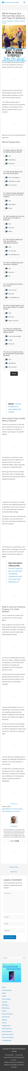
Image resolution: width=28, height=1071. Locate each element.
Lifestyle (4, 1002)
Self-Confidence (7, 1031)
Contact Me (19, 1055)
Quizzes (17, 21)
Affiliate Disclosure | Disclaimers (14, 1062)
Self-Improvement (7, 1034)
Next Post (14, 871)
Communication (7, 990)
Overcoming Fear (7, 1014)
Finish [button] (14, 373)
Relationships (6, 1025)
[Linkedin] (12, 841)
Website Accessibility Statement (14, 1064)
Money (4, 1011)
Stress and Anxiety (8, 1037)
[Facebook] (14, 841)
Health (4, 996)
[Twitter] (10, 841)
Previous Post (14, 867)
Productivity (5, 1017)
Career (4, 987)
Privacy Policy (9, 1055)
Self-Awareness (7, 1028)
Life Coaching (6, 999)
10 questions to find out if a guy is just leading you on (15, 579)
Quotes (4, 1022)
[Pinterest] (16, 841)
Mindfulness (6, 1008)
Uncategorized (6, 1040)
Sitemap (14, 1067)
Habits (4, 993)
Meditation (5, 1005)
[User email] (18, 841)
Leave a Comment (7, 21)
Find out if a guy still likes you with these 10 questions (15, 571)
